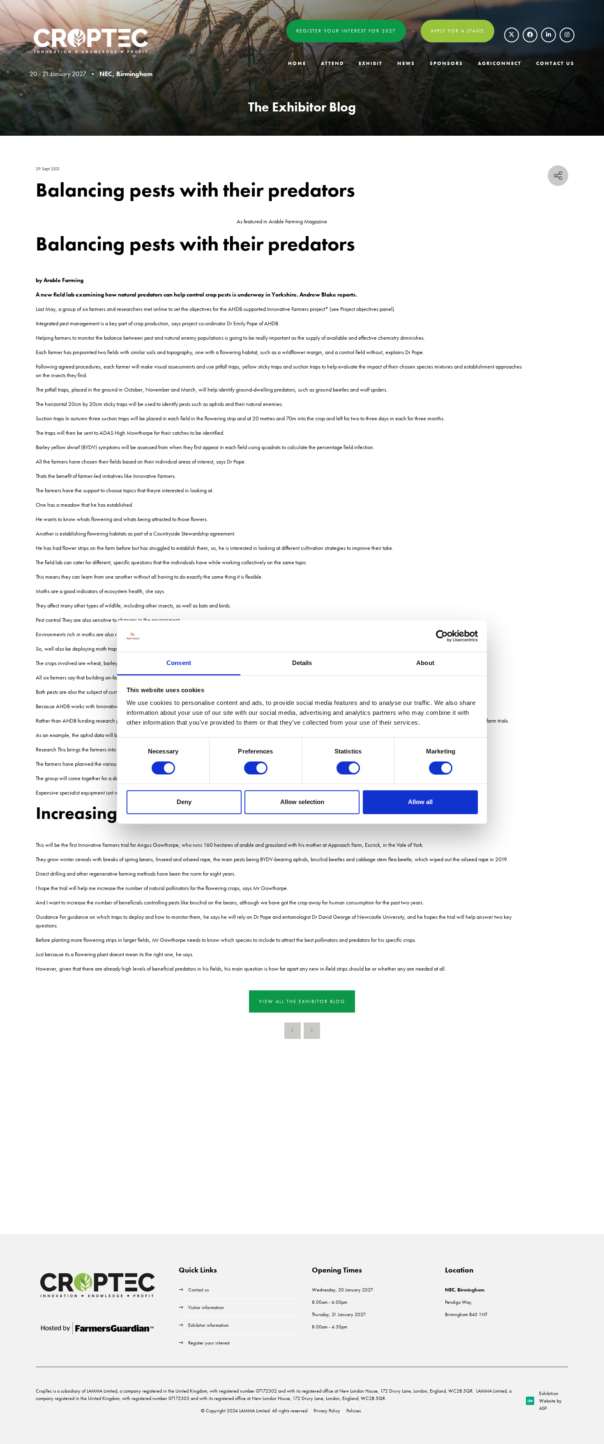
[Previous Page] (292, 1030)
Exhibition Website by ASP (550, 1401)
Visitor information (206, 1307)
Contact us (198, 1289)
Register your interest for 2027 (346, 31)
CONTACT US (555, 63)
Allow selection (302, 802)
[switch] (255, 767)
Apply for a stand (457, 31)
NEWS (406, 63)
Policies (353, 1410)
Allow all (420, 802)
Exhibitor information (208, 1325)
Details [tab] (302, 663)
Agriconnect (499, 63)
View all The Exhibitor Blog (302, 1001)
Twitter (511, 35)
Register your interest (209, 1343)
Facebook (530, 35)
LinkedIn (548, 35)
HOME (297, 63)
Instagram (567, 35)
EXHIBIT (371, 63)
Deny (184, 802)
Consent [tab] (178, 663)
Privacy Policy (327, 1410)
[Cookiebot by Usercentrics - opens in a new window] (442, 636)
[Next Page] (312, 1030)
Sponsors (446, 63)
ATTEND (332, 63)
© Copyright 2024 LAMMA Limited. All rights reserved (254, 1410)
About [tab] (425, 663)
